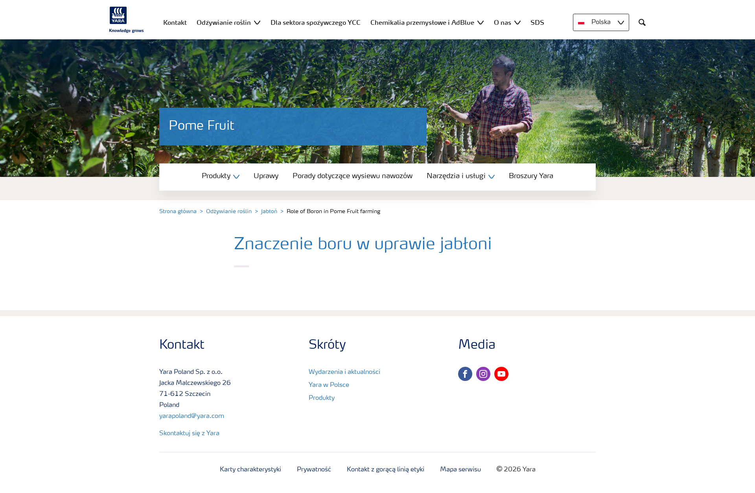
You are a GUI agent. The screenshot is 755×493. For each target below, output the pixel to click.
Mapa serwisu (460, 470)
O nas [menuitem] (502, 22)
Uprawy (266, 176)
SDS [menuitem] (537, 22)
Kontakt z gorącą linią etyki (385, 470)
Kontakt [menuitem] (175, 22)
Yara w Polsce (329, 385)
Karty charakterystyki (250, 470)
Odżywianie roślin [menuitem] (224, 22)
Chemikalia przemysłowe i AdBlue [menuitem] (422, 22)
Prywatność (314, 470)
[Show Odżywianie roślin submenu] (257, 22)
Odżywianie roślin (229, 211)
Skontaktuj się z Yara (189, 433)
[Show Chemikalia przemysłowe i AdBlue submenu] (480, 22)
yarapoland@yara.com (191, 416)
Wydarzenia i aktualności (344, 372)
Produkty (322, 398)
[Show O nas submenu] (517, 22)
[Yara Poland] (126, 19)
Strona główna (178, 211)
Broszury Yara (531, 176)
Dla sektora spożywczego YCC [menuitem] (316, 22)
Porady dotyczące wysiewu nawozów (352, 176)
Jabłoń (269, 211)
